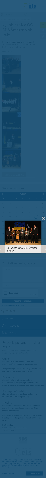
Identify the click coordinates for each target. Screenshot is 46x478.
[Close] (43, 218)
